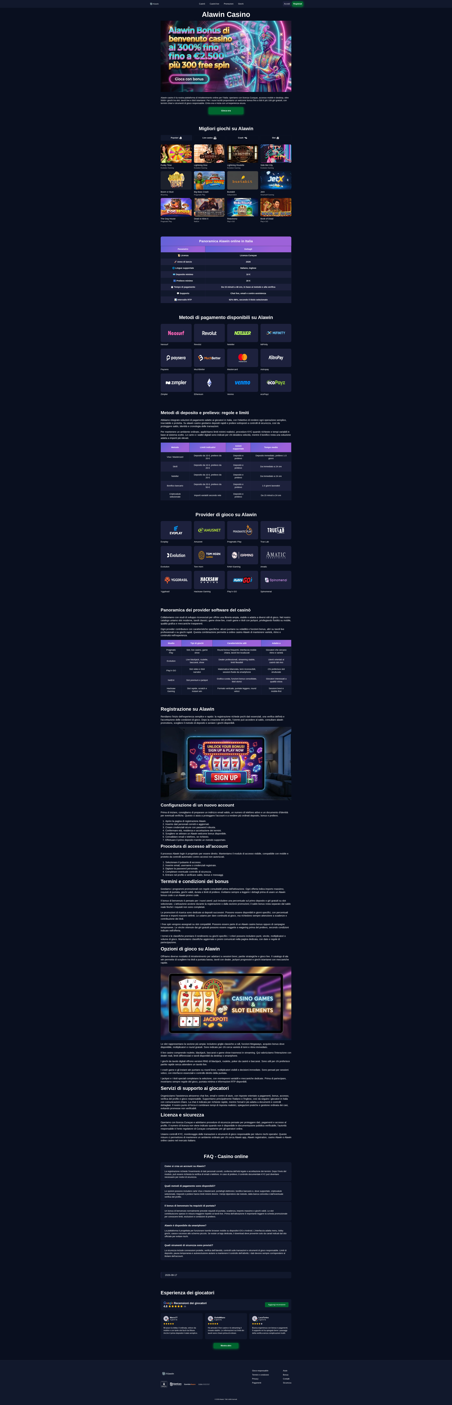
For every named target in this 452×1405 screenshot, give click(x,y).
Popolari (174, 138)
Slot (274, 138)
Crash (240, 138)
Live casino (207, 138)
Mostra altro (226, 1345)
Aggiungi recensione (276, 1305)
